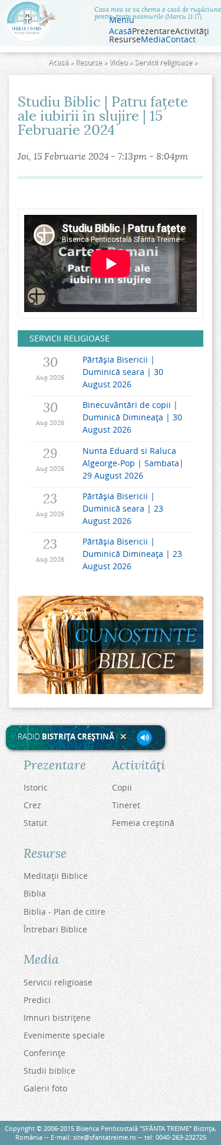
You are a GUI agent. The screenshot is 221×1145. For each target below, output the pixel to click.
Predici (37, 999)
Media (153, 39)
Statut (35, 822)
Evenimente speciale (64, 1035)
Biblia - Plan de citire (64, 911)
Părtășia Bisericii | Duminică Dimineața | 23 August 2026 (132, 554)
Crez (32, 805)
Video (118, 62)
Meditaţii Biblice (56, 875)
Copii (122, 787)
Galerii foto (45, 1088)
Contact (181, 39)
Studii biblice (49, 1070)
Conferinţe (44, 1052)
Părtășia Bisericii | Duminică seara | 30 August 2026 (123, 372)
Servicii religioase (163, 62)
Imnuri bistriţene (57, 1017)
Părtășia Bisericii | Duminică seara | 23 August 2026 (123, 508)
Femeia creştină (143, 822)
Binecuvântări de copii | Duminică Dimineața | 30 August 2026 (132, 417)
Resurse (88, 62)
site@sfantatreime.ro (104, 1137)
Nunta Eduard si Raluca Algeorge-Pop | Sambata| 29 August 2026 (133, 463)
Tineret (126, 805)
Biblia (35, 893)
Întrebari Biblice (55, 929)
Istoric (36, 787)
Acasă (120, 31)
